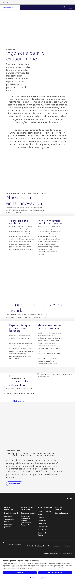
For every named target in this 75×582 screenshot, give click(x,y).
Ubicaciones (42, 520)
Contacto (67, 546)
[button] (70, 6)
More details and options (37, 578)
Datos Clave (42, 523)
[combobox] (7, 2)
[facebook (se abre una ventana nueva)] (66, 498)
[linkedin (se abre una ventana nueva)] (70, 498)
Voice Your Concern (44, 530)
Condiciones (8, 516)
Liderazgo (41, 517)
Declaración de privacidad (35, 546)
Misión (40, 514)
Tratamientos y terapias (9, 520)
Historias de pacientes (8, 525)
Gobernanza (42, 527)
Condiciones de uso (54, 546)
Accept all (20, 572)
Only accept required (55, 572)
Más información (18, 401)
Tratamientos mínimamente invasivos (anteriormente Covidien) (26, 520)
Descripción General (44, 511)
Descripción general (11, 513)
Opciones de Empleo (42, 534)
